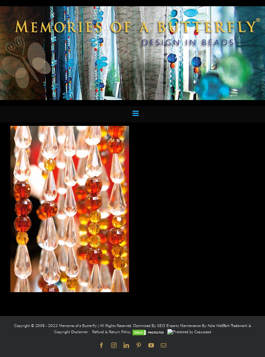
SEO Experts (168, 325)
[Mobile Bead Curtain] (132, 9)
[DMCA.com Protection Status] (149, 332)
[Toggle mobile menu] (136, 113)
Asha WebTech (219, 325)
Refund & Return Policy (112, 332)
